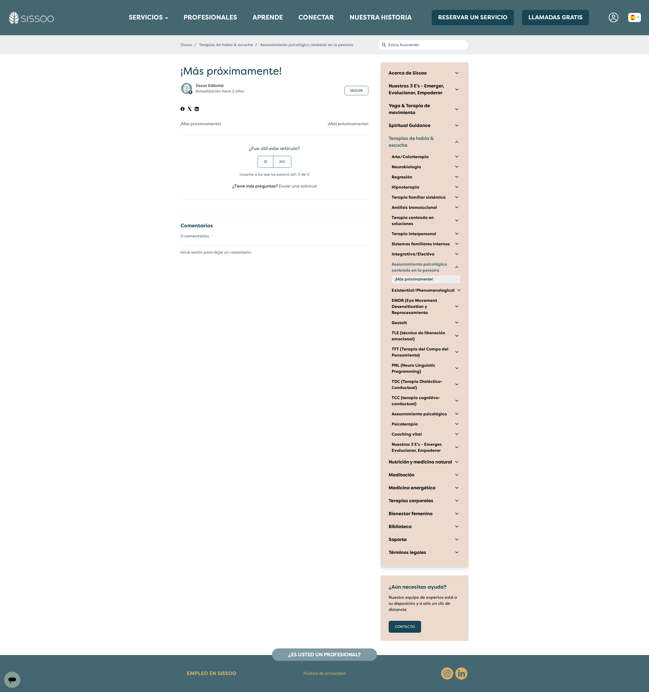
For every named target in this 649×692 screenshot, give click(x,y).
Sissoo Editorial (210, 85)
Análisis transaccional (414, 207)
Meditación (401, 475)
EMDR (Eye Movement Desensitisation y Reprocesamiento (414, 306)
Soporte (398, 539)
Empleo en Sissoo (211, 673)
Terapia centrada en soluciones (413, 220)
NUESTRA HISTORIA (381, 17)
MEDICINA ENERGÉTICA (125, 29)
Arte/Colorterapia (410, 156)
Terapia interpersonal (414, 233)
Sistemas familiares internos (421, 244)
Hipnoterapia (405, 187)
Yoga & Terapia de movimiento (409, 109)
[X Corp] (190, 109)
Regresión (402, 177)
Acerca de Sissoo (408, 73)
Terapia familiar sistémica (419, 197)
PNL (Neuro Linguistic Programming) (413, 368)
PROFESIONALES (210, 19)
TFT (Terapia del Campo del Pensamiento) (420, 352)
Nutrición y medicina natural (420, 462)
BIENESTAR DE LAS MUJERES (126, 26)
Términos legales (407, 552)
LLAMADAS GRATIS (555, 17)
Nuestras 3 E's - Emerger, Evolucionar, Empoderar (416, 89)
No (282, 162)
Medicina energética (412, 488)
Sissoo (186, 45)
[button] (613, 18)
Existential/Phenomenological (423, 290)
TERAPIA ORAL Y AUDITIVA (126, 34)
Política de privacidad (324, 673)
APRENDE (268, 19)
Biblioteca (400, 526)
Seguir (356, 90)
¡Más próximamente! (201, 123)
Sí (265, 162)
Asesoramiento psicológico (419, 414)
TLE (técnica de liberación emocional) (418, 336)
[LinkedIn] (197, 109)
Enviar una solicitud (298, 186)
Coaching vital (407, 434)
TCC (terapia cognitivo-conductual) (416, 400)
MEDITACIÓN (124, 31)
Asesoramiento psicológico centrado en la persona (306, 45)
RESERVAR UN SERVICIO (473, 17)
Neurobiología (406, 167)
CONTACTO (405, 627)
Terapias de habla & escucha (226, 45)
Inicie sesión (192, 252)
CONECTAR (316, 19)
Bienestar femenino (410, 513)
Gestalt (399, 322)
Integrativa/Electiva (413, 254)
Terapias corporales (411, 500)
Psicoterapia (405, 424)
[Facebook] (183, 109)
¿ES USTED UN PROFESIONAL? (324, 654)
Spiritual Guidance (409, 125)
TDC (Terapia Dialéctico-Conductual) (417, 384)
